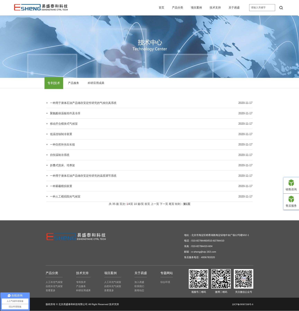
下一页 (164, 203)
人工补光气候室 (54, 282)
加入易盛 (139, 282)
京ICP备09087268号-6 (242, 304)
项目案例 (196, 7)
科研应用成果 (96, 82)
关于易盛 (234, 7)
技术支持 (215, 7)
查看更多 (50, 290)
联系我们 (139, 286)
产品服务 (73, 82)
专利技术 (53, 83)
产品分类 (177, 7)
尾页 (171, 203)
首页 (161, 7)
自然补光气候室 (54, 286)
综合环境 (165, 282)
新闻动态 (139, 290)
